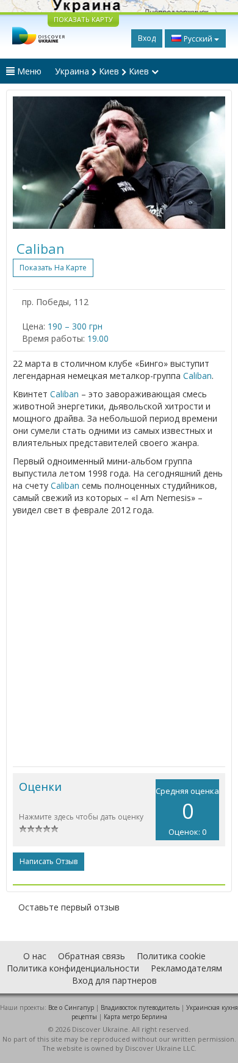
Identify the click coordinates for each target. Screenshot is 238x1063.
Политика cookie (171, 956)
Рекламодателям (186, 968)
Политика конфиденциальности (73, 968)
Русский (198, 39)
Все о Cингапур (71, 1007)
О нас (34, 956)
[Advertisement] (119, 641)
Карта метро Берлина (135, 1016)
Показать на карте (53, 267)
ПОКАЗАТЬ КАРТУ (83, 19)
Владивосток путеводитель (140, 1007)
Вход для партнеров (114, 980)
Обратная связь (91, 956)
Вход (147, 38)
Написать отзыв (49, 861)
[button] (29, 162)
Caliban (197, 375)
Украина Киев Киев (103, 71)
